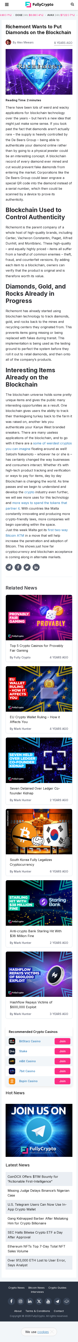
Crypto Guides (57, 1287)
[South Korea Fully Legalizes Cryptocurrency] (39, 831)
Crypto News (16, 1287)
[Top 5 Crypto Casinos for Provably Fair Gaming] (39, 617)
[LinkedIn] (29, 1301)
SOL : (62, 15)
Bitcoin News (36, 1287)
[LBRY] (66, 1301)
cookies (43, 1332)
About (18, 1311)
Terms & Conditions (37, 1311)
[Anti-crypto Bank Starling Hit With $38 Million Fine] (39, 903)
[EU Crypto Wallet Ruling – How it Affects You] (39, 689)
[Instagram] (20, 1301)
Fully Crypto (22, 657)
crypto (29, 492)
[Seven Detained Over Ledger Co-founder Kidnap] (39, 760)
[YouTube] (48, 1301)
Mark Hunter (22, 728)
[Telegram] (57, 1301)
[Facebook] (11, 1301)
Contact (59, 1311)
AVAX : (31, 15)
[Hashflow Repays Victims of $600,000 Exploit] (39, 974)
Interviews (37, 1291)
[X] (39, 1301)
